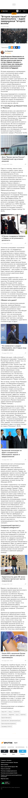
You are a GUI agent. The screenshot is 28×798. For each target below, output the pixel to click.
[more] (25, 164)
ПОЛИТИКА (23, 714)
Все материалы (8, 53)
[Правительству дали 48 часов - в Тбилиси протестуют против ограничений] (14, 565)
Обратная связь (5, 778)
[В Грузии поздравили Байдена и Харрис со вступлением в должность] (14, 224)
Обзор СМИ (4, 711)
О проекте (3, 760)
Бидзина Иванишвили (6, 717)
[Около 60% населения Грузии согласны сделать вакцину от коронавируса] (14, 641)
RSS (17, 766)
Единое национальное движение (8, 723)
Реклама (16, 762)
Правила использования (7, 762)
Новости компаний (5, 768)
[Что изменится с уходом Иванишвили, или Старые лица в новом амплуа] (14, 334)
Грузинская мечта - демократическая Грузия (10, 720)
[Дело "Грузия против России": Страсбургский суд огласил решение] (14, 145)
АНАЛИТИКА (17, 711)
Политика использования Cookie (9, 773)
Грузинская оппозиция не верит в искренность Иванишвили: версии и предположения (12, 453)
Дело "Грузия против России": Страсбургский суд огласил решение (13, 159)
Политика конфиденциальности (9, 771)
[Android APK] (5, 783)
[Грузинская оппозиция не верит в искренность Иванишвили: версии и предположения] (14, 438)
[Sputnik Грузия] (5, 11)
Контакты (9, 760)
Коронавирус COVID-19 (6, 726)
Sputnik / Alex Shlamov (7, 44)
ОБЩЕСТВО (11, 714)
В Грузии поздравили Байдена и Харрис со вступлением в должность (13, 238)
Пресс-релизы (4, 764)
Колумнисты (4, 714)
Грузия (17, 714)
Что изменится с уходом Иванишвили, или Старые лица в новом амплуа (14, 348)
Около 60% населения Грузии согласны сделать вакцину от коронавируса (13, 655)
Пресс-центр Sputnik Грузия (8, 766)
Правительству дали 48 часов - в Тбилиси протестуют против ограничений (14, 579)
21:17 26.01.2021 (5, 26)
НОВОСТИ (3, 747)
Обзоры (10, 711)
